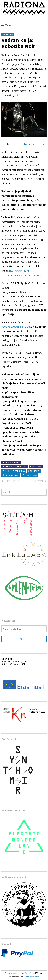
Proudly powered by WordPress (20, 972)
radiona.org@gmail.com (15, 326)
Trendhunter (31, 144)
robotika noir (12, 475)
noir (7, 471)
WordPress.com (31, 976)
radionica (20, 471)
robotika (36, 466)
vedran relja (31, 475)
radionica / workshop (16, 466)
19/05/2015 (8, 34)
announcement (12, 462)
